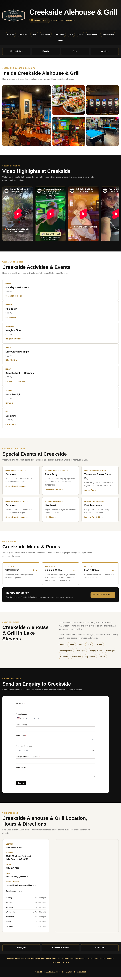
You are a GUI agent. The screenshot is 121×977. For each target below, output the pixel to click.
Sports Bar (45, 34)
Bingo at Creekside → (15, 339)
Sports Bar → (90, 490)
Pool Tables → (11, 317)
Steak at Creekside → (15, 296)
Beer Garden (92, 34)
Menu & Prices (16, 51)
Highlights (21, 948)
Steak (34, 34)
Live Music (23, 34)
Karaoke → (10, 382)
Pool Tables (59, 34)
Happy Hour (69, 958)
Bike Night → (11, 360)
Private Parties (108, 34)
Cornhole (110, 958)
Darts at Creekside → (93, 517)
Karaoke (10, 34)
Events (60, 40)
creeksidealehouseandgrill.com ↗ (21, 885)
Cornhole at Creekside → (16, 486)
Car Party (65, 962)
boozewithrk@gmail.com (17, 877)
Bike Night (56, 962)
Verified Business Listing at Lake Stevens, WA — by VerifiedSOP (60, 972)
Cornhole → (22, 382)
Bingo (80, 34)
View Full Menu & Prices (102, 595)
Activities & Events (60, 948)
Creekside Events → (54, 489)
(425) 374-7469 (12, 868)
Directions (104, 51)
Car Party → (10, 424)
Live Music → (51, 517)
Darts (71, 34)
